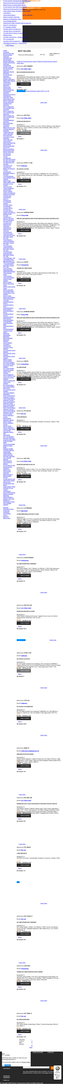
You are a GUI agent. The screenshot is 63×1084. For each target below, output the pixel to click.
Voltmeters (7, 13)
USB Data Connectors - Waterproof (12, 43)
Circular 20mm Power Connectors (12, 33)
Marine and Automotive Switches (12, 3)
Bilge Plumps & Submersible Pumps (12, 5)
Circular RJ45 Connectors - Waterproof (12, 41)
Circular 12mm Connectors (12, 29)
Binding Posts (7, 35)
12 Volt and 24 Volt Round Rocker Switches (12, 1)
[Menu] (60, 1066)
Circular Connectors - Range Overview (12, 37)
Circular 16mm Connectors (12, 31)
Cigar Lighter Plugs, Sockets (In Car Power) (12, 11)
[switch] (57, 1078)
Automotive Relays (9, 15)
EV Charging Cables (9, 27)
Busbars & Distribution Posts (12, 19)
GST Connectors (8, 39)
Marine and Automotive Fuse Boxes (12, 9)
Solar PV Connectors (10, 25)
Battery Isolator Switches (11, 17)
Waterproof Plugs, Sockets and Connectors (12, 23)
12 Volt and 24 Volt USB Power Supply (12, 7)
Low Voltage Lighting (9, 21)
